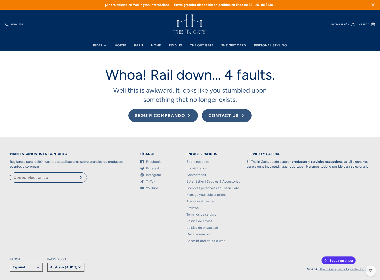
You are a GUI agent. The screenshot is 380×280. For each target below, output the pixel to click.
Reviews (192, 208)
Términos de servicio (201, 214)
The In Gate (328, 269)
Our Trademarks (198, 234)
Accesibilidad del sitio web (205, 241)
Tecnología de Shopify (353, 269)
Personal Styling (270, 45)
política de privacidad (202, 228)
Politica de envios (199, 221)
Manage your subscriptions (206, 195)
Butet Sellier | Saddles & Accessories (213, 181)
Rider (98, 45)
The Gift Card (233, 45)
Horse (120, 45)
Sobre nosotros (197, 162)
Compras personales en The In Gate (212, 188)
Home (156, 45)
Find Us (175, 45)
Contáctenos (196, 175)
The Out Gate (202, 45)
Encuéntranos (196, 168)
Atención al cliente (200, 201)
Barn (138, 45)
